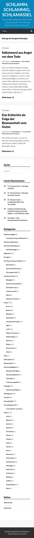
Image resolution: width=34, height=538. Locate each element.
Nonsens (9, 340)
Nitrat (8, 295)
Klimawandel (8, 363)
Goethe (8, 439)
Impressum (7, 508)
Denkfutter (10, 318)
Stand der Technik (12, 299)
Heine (8, 443)
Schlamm (7, 397)
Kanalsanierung (11, 287)
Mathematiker (11, 337)
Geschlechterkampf (12, 321)
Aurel (8, 416)
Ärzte (8, 306)
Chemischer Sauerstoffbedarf (16, 238)
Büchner (9, 420)
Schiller (8, 481)
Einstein (8, 428)
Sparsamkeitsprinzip (13, 268)
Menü (5, 31)
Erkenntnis (9, 431)
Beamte (8, 310)
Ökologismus (8, 393)
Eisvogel (6, 257)
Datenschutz (8, 502)
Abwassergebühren (12, 375)
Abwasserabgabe (9, 234)
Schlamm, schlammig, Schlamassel (17, 9)
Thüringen (9, 378)
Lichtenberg (10, 462)
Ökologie (7, 386)
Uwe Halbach (16, 61)
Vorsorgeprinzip (11, 272)
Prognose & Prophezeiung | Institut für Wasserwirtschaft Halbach (17, 211)
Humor (6, 302)
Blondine (9, 314)
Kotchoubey (10, 458)
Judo (5, 356)
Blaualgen (9, 280)
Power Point (10, 348)
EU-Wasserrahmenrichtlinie (13, 261)
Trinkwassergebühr (12, 382)
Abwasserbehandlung (11, 246)
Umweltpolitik (8, 401)
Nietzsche (9, 469)
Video (8, 352)
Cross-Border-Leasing (13, 409)
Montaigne (5, 48)
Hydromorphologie (12, 390)
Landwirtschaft (11, 291)
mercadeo (11, 218)
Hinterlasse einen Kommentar (10, 63)
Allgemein (7, 253)
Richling (8, 477)
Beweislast (9, 265)
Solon (8, 488)
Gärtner (9, 435)
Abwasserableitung (10, 242)
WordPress (25, 531)
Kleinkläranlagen (11, 249)
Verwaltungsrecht (10, 405)
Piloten (8, 344)
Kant (7, 450)
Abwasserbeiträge (12, 371)
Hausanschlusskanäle (13, 284)
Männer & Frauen (12, 333)
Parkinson (9, 473)
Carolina (23, 534)
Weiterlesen (8, 97)
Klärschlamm (8, 359)
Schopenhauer (11, 484)
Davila (8, 424)
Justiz (8, 329)
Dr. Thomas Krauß (14, 186)
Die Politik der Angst (22, 213)
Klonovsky (9, 454)
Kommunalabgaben (10, 367)
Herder (8, 447)
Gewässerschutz (9, 276)
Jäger (8, 325)
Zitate (6, 412)
